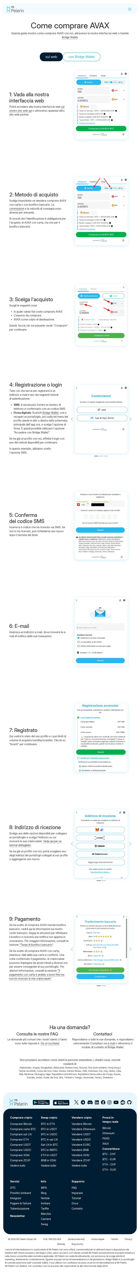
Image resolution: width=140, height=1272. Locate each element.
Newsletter (17, 1216)
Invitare (45, 1203)
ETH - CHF (109, 1164)
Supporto (78, 1181)
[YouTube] (116, 1103)
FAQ (74, 1187)
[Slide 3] (106, 456)
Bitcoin (106, 1128)
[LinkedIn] (97, 1103)
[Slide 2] (101, 456)
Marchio (46, 1213)
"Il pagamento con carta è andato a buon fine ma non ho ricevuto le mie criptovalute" (36, 974)
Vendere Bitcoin (82, 1124)
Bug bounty (77, 1244)
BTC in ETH (48, 1124)
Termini (114, 1239)
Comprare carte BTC (23, 1129)
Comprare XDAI (20, 1155)
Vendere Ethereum (83, 1129)
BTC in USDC (49, 1134)
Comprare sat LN (20, 1134)
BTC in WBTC (49, 1150)
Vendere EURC (81, 1144)
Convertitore (111, 1148)
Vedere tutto (17, 1165)
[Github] (129, 1103)
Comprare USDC (20, 1150)
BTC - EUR (109, 1159)
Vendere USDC (81, 1139)
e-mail (111, 1043)
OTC (13, 1187)
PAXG (106, 1138)
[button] (130, 419)
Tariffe (45, 1208)
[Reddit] (123, 1103)
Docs (75, 1203)
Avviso (97, 1239)
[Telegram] (83, 1103)
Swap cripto (49, 1117)
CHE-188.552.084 (52, 1239)
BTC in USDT (49, 1129)
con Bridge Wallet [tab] (81, 57)
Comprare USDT (20, 1144)
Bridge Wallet (70, 37)
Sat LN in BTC (49, 1144)
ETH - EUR (109, 1169)
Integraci (15, 1198)
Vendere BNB (80, 1150)
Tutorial (76, 1198)
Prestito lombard (20, 1193)
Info (43, 1181)
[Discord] (90, 1103)
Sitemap (61, 1244)
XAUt (105, 1143)
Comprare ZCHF (20, 1160)
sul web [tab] (51, 57)
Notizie (45, 1198)
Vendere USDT (81, 1134)
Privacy (128, 1239)
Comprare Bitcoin (21, 1124)
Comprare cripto (21, 1117)
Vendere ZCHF (81, 1160)
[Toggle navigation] (129, 9)
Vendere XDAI (80, 1155)
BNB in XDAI (48, 1160)
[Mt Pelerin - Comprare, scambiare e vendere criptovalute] (15, 9)
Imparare (77, 1193)
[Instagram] (109, 1103)
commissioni (16, 208)
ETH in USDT (49, 1155)
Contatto (77, 1208)
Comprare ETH (19, 1139)
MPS (44, 1187)
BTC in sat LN (49, 1139)
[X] (76, 1103)
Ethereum (108, 1133)
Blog (43, 1193)
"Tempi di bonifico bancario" (36, 944)
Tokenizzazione (19, 1208)
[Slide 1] (96, 456)
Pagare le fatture (20, 1203)
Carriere (46, 1219)
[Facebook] (103, 1103)
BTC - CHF (109, 1154)
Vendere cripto (82, 1117)
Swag (44, 1224)
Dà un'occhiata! (50, 1043)
